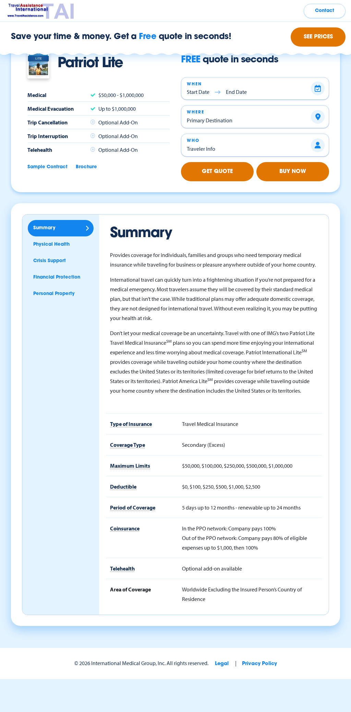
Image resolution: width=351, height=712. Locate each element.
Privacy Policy (259, 663)
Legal (222, 663)
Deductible (123, 486)
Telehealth (122, 568)
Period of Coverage (132, 507)
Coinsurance (125, 528)
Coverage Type (127, 444)
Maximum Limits (130, 465)
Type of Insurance (131, 423)
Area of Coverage (130, 589)
